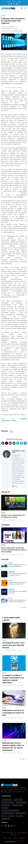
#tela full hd (12, 815)
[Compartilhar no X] (6, 443)
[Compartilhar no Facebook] (2, 443)
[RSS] (19, 4)
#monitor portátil (6, 818)
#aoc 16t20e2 (19, 815)
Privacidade (22, 838)
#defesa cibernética (20, 812)
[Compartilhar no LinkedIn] (14, 443)
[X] (14, 4)
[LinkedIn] (13, 486)
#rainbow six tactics (21, 802)
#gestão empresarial (7, 799)
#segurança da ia (6, 804)
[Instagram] (9, 4)
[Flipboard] (16, 4)
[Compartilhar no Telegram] (21, 443)
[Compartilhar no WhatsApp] (17, 443)
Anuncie (19, 1)
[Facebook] (11, 4)
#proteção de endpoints (8, 812)
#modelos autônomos (17, 804)
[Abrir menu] (21, 8)
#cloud (11, 431)
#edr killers (4, 815)
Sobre (14, 1)
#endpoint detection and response (10, 810)
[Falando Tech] (8, 8)
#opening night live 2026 (8, 802)
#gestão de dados (18, 799)
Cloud (3, 15)
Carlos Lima (12, 26)
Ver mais (23, 607)
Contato (9, 1)
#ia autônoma (5, 807)
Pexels (13, 420)
